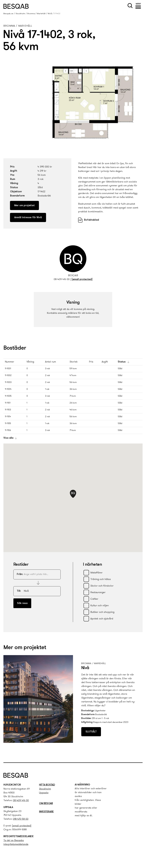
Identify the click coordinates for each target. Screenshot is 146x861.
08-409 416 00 (62, 279)
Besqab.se (8, 14)
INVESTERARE (46, 812)
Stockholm (20, 14)
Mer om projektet (24, 205)
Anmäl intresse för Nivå (28, 217)
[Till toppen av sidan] (140, 755)
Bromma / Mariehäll (36, 14)
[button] (138, 6)
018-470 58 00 (20, 819)
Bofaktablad (91, 220)
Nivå (50, 14)
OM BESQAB (46, 803)
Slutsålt (91, 732)
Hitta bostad (47, 785)
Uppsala (43, 793)
